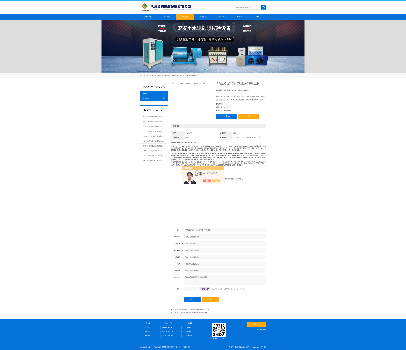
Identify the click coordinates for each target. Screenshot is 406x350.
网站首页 (148, 17)
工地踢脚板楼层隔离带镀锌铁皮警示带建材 (193, 312)
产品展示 (158, 75)
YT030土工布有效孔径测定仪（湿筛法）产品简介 (155, 151)
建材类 (167, 75)
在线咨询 (249, 116)
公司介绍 (147, 328)
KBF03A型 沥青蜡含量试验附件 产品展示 (155, 117)
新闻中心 (203, 17)
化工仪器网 (186, 347)
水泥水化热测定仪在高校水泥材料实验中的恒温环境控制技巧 (155, 126)
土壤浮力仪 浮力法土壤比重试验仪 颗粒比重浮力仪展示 (155, 136)
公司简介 (166, 17)
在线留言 (239, 17)
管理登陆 (263, 347)
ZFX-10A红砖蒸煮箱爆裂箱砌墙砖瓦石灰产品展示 (155, 121)
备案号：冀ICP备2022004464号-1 (239, 347)
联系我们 (257, 17)
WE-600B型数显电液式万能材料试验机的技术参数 (155, 141)
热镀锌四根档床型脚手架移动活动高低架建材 (194, 309)
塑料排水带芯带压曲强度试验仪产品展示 (155, 146)
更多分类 (146, 98)
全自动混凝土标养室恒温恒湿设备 (169, 336)
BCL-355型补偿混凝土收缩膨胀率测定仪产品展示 (155, 131)
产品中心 (185, 17)
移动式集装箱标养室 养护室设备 (169, 328)
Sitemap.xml (255, 347)
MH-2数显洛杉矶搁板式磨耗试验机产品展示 (155, 160)
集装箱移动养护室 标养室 (169, 332)
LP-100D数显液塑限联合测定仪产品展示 (155, 156)
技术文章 (221, 17)
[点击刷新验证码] (204, 289)
